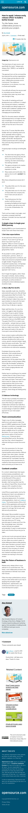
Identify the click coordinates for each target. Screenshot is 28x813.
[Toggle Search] (25, 2)
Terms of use (6, 804)
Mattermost (5, 436)
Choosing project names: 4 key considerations (12, 707)
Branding (11, 594)
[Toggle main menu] (2, 2)
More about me (7, 632)
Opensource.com (7, 762)
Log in (19, 2)
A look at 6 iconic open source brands (14, 725)
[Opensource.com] (13, 8)
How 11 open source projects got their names (13, 687)
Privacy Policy (6, 802)
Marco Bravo (9, 651)
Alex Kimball (7, 33)
